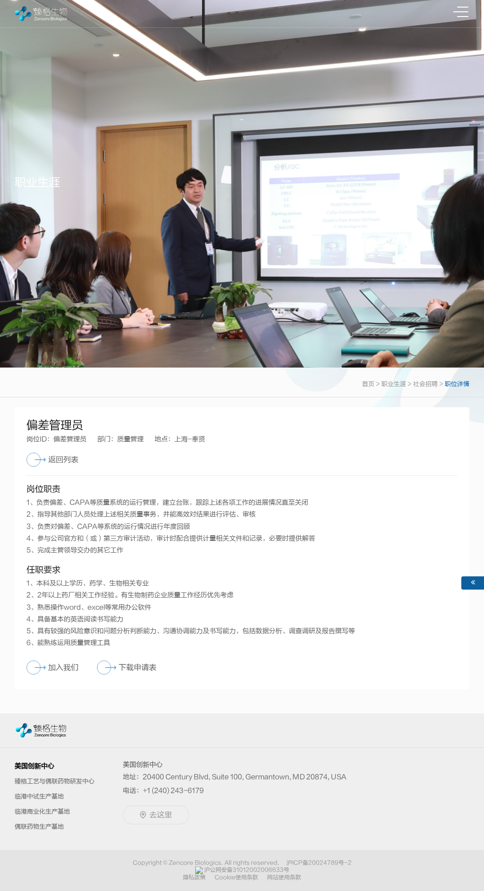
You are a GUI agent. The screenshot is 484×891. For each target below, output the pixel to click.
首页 (368, 383)
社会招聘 (425, 383)
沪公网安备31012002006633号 (246, 869)
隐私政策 (194, 877)
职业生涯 (393, 383)
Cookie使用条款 (236, 877)
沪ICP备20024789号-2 (319, 862)
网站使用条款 (284, 877)
